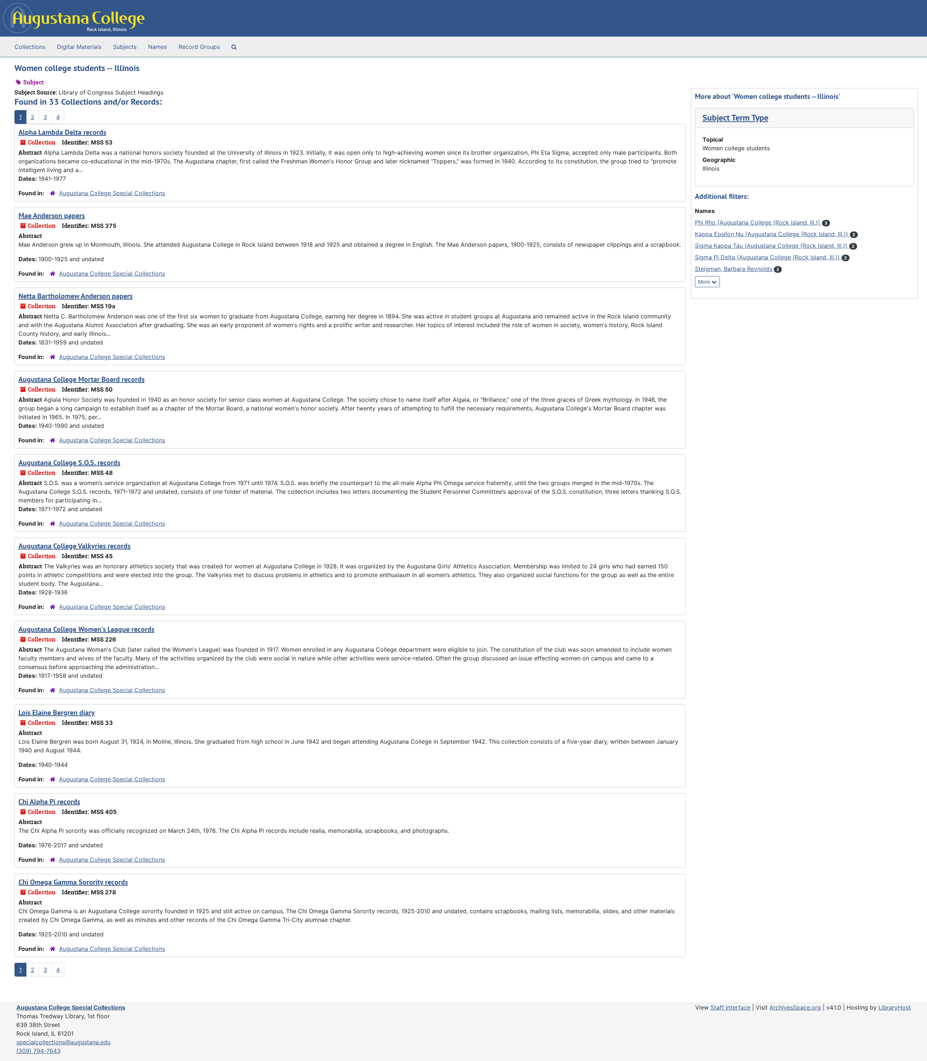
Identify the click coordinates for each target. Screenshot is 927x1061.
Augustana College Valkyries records (74, 546)
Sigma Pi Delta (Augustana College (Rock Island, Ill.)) (768, 257)
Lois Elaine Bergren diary (56, 712)
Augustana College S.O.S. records (69, 462)
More (705, 282)
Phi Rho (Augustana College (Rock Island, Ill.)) (758, 222)
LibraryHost (894, 1007)
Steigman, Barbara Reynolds (734, 268)
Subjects (125, 46)
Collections (29, 46)
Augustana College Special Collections (112, 193)
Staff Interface (730, 1007)
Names (157, 46)
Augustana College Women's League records (86, 629)
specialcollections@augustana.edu (63, 1042)
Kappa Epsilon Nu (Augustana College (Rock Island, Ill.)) (772, 234)
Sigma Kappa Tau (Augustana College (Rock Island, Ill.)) (772, 245)
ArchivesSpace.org (795, 1007)
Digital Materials (79, 46)
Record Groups (199, 46)
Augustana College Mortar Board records (81, 379)
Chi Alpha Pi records (49, 801)
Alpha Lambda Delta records (62, 132)
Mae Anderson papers (51, 215)
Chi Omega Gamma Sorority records (73, 882)
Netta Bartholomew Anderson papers (75, 296)
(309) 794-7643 (38, 1050)
